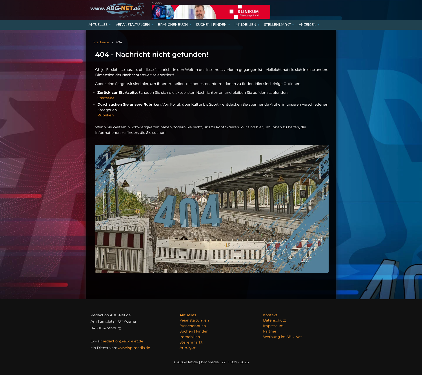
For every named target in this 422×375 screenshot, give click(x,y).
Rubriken (105, 115)
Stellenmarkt (191, 342)
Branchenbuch (193, 326)
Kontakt (270, 315)
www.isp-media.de (134, 348)
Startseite (101, 42)
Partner (269, 331)
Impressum (273, 326)
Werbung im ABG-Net (282, 337)
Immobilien (190, 337)
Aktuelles (188, 315)
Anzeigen (188, 348)
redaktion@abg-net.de (123, 341)
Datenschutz (274, 320)
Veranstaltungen (194, 320)
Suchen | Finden (194, 331)
